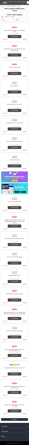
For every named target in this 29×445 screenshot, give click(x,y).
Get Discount (14, 36)
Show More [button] (4, 39)
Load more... (14, 419)
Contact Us (23, 2)
